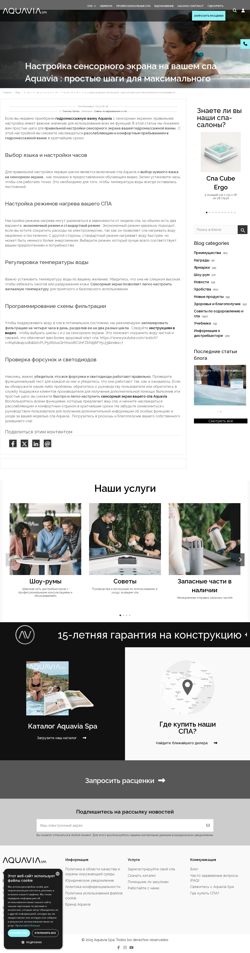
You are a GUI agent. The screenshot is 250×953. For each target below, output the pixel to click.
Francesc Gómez (71, 111)
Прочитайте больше (27, 925)
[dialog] (33, 909)
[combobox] (58, 874)
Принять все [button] (19, 933)
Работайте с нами (143, 888)
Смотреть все (221, 421)
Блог (194, 869)
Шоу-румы (45, 581)
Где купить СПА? (204, 893)
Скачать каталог (142, 875)
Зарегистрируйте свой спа (151, 869)
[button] (206, 212)
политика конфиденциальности (92, 887)
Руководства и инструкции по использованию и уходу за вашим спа (124, 590)
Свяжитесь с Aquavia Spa (212, 887)
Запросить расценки (119, 780)
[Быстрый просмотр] (237, 146)
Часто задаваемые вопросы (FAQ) (214, 877)
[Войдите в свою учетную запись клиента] (243, 10)
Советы (125, 581)
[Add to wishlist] (237, 139)
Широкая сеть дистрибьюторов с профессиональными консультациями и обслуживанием (45, 592)
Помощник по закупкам (148, 882)
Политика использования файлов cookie (93, 895)
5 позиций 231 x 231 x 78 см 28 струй (221, 196)
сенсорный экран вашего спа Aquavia (134, 396)
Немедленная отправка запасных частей (204, 597)
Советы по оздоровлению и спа (110, 111)
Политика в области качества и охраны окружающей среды (92, 871)
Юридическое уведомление (89, 880)
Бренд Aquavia (77, 904)
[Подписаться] (208, 825)
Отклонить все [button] (45, 933)
